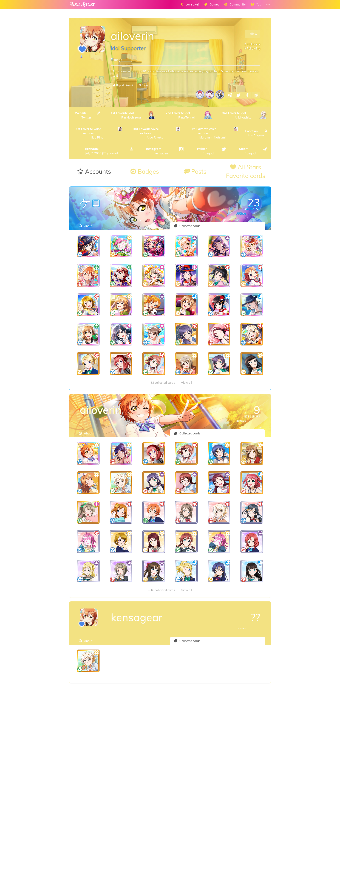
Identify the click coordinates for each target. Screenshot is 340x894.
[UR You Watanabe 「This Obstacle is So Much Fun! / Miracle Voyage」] (153, 334)
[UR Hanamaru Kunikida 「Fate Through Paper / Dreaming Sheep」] (88, 334)
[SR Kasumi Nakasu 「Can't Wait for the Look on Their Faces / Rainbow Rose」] (186, 363)
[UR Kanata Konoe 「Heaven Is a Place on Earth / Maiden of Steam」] (121, 304)
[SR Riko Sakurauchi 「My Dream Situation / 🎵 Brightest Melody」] (219, 334)
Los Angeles (254, 133)
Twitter (83, 115)
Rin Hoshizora (126, 115)
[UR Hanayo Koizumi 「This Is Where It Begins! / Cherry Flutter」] (88, 304)
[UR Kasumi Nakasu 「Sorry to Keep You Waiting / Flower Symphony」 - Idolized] (153, 275)
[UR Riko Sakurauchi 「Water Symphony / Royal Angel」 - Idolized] (121, 275)
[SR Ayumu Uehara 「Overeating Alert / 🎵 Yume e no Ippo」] (153, 363)
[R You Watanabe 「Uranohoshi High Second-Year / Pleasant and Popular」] (186, 512)
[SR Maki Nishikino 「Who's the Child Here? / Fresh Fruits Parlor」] (121, 363)
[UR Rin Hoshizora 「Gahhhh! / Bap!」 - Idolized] (251, 246)
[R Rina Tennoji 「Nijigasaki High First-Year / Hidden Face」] (219, 541)
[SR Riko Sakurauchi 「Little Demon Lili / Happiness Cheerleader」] (219, 482)
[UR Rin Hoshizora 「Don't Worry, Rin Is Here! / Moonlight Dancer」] (88, 453)
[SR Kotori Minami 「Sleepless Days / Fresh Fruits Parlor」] (88, 512)
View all (170, 382)
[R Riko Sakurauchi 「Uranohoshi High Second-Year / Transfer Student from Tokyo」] (153, 541)
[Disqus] (170, 739)
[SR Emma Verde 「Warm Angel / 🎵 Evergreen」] (186, 482)
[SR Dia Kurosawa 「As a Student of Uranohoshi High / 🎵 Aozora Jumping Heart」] (251, 363)
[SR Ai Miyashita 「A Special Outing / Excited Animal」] (251, 334)
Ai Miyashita (236, 115)
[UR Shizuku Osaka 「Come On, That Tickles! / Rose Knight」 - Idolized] (88, 246)
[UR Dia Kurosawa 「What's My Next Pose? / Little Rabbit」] (219, 304)
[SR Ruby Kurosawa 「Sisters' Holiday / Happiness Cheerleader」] (251, 482)
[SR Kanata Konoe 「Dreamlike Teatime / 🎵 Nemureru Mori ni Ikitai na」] (88, 482)
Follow (252, 34)
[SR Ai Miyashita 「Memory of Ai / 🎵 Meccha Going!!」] (121, 482)
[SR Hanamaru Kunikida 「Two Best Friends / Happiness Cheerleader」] (251, 453)
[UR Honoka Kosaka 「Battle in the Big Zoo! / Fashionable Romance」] (153, 304)
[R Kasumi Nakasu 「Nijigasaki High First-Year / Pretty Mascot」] (121, 571)
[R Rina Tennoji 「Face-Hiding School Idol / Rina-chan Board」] (88, 541)
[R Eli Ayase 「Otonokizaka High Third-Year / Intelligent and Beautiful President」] (186, 571)
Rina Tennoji (181, 115)
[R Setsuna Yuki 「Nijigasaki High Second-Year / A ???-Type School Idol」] (251, 512)
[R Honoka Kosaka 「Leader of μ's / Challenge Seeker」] (121, 512)
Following (252, 48)
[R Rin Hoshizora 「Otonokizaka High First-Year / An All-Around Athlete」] (153, 512)
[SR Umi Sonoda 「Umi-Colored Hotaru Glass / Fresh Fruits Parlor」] (219, 453)
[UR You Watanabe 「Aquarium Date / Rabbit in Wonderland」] (251, 304)
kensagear (157, 151)
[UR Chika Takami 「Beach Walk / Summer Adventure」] (251, 275)
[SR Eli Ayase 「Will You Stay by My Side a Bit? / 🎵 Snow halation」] (88, 363)
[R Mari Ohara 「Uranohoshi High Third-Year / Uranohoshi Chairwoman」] (88, 571)
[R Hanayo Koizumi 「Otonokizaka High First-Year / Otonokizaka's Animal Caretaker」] (121, 541)
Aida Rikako (147, 133)
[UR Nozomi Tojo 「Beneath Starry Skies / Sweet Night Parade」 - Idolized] (186, 275)
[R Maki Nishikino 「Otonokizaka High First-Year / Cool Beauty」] (251, 541)
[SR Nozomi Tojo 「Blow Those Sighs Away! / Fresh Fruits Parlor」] (153, 482)
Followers (252, 44)
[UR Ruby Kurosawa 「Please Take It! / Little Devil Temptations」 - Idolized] (153, 246)
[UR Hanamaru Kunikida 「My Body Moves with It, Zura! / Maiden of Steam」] (186, 304)
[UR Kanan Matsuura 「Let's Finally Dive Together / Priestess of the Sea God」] (121, 453)
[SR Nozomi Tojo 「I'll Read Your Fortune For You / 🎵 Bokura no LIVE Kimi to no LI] (219, 363)
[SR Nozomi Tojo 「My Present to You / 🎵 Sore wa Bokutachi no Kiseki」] (186, 334)
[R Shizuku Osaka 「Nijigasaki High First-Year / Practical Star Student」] (153, 571)
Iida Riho (90, 133)
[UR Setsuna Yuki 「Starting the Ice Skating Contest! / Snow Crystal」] (121, 334)
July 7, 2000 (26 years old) (102, 151)
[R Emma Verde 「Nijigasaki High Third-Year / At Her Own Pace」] (186, 541)
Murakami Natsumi (208, 133)
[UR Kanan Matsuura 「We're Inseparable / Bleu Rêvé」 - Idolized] (219, 246)
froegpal (205, 151)
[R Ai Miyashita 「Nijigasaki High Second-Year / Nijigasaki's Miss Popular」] (219, 512)
